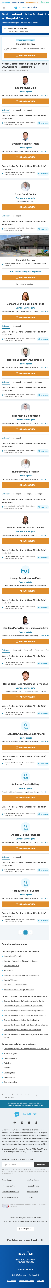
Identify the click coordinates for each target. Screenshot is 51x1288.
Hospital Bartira (25, 44)
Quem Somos (7, 1180)
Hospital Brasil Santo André (14, 956)
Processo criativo (8, 1186)
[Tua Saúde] (25, 1114)
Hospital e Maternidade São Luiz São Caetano (21, 961)
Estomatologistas (11, 1054)
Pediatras (7, 1063)
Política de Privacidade (10, 1192)
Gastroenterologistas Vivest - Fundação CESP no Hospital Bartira (26, 1036)
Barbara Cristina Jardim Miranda (25, 303)
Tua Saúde (6, 2)
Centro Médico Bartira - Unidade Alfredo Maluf (24, 116)
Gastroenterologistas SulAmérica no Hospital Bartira (24, 1001)
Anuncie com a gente (10, 1197)
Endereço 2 (17, 110)
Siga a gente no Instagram (22, 1122)
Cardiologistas (9, 1073)
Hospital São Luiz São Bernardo (16, 985)
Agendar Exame (32, 2)
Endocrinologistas (10, 1058)
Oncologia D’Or (34, 1275)
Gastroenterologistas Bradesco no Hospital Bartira (23, 1006)
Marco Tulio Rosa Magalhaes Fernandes (25, 684)
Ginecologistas (9, 1077)
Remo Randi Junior (25, 194)
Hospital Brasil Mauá (11, 966)
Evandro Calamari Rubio (25, 143)
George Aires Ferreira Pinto (25, 578)
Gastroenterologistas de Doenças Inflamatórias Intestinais (26, 1049)
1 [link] (25, 932)
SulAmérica (11, 1281)
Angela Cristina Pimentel (25, 834)
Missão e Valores (33, 1180)
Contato (30, 1197)
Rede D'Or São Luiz (19, 1275)
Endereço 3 (28, 110)
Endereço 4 (39, 382)
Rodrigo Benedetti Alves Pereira (25, 359)
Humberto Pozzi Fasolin (25, 471)
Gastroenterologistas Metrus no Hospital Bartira (22, 1030)
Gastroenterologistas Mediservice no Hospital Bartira (24, 1011)
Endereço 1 (6, 110)
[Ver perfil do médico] (25, 80)
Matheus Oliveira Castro (25, 890)
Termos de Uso (32, 1192)
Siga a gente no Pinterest (36, 1122)
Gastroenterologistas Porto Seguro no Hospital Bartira (25, 1015)
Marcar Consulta (17, 1095)
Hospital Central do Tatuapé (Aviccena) (19, 990)
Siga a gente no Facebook (29, 1122)
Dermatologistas (10, 1082)
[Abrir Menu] (3, 7)
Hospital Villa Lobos (11, 980)
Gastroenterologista (32, 1095)
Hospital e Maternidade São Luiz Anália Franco (21, 975)
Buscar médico (18, 2)
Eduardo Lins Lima (25, 87)
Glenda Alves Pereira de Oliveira (25, 527)
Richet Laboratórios (26, 1281)
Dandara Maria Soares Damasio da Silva (25, 628)
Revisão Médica (33, 1186)
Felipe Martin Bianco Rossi (25, 415)
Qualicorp (40, 1281)
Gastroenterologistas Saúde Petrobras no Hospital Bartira (26, 1025)
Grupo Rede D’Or (37, 1240)
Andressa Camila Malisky (25, 784)
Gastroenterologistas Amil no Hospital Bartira (21, 1020)
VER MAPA (44, 123)
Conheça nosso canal (15, 1122)
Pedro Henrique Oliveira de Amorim (25, 733)
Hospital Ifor (8, 971)
